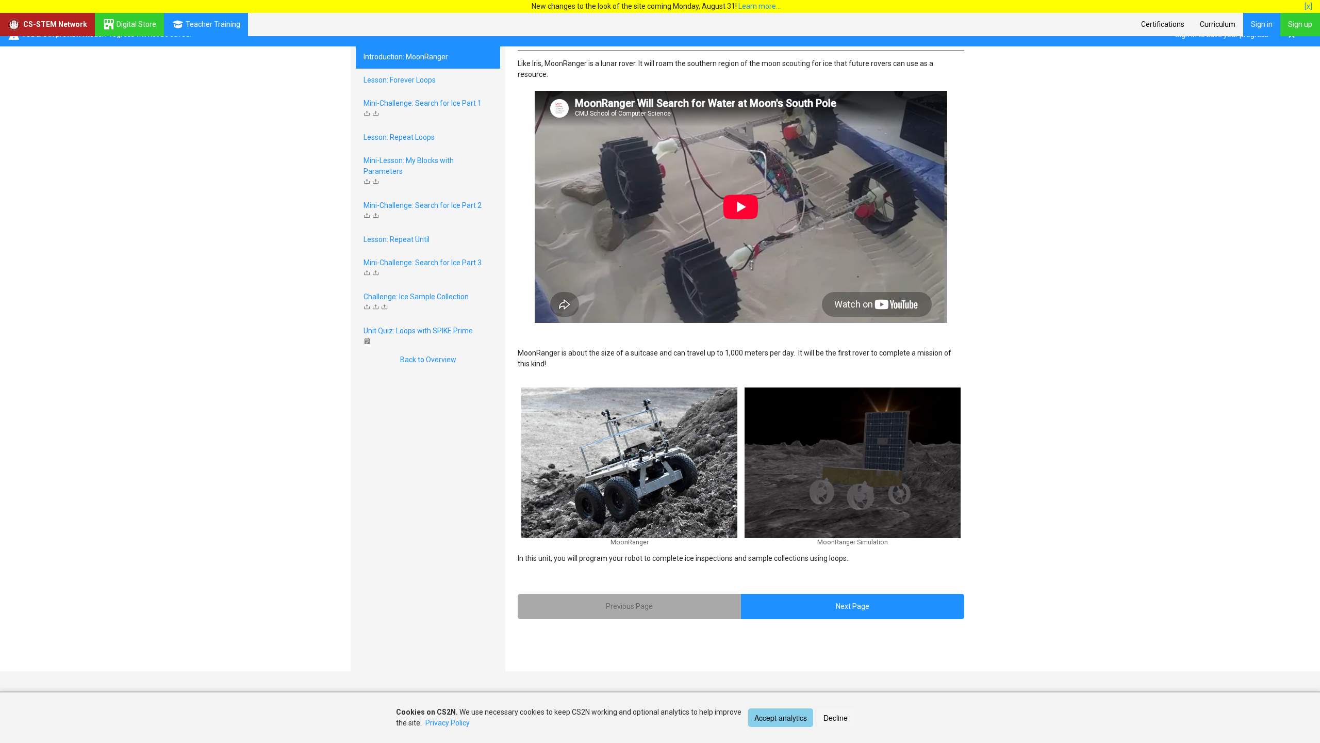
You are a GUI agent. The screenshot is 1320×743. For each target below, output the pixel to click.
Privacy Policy (447, 723)
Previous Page (629, 606)
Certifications (1162, 24)
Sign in (1262, 24)
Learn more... (759, 6)
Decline (835, 718)
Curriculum (1217, 24)
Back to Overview (428, 360)
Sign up (1300, 24)
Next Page (852, 606)
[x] (1308, 6)
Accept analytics (780, 718)
